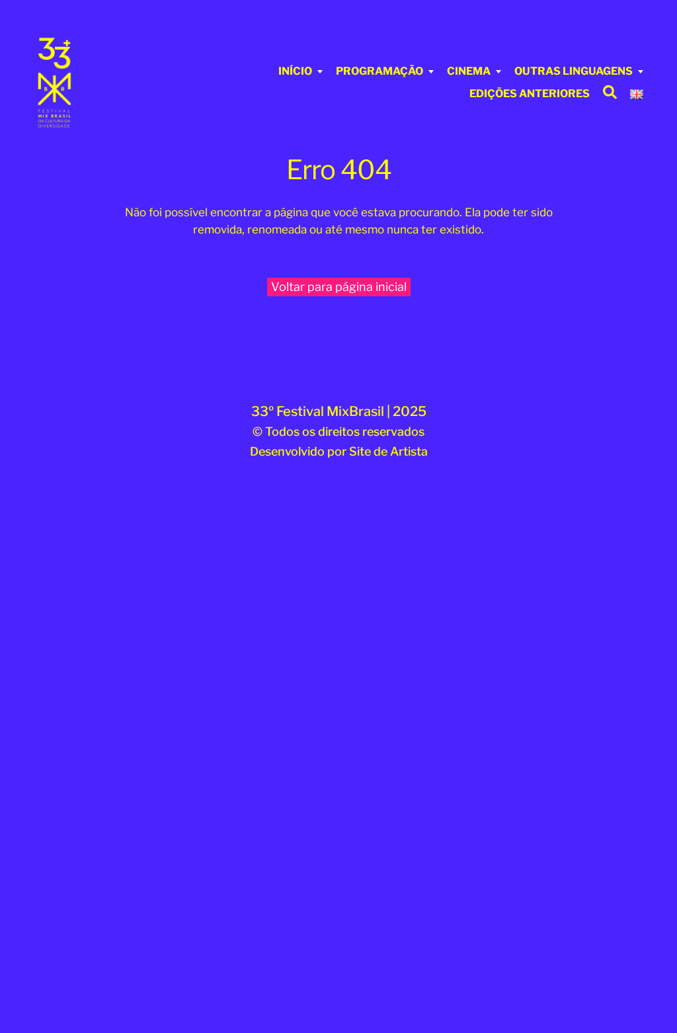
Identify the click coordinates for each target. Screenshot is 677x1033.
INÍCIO (295, 71)
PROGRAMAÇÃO (379, 71)
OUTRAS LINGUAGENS (573, 71)
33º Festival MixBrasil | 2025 (338, 411)
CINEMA (469, 71)
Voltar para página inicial (339, 287)
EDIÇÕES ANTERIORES (529, 93)
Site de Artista (388, 451)
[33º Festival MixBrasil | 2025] (83, 82)
